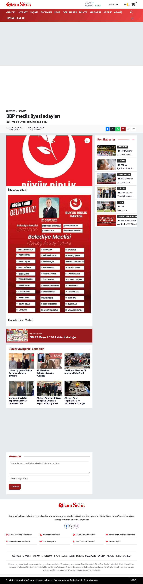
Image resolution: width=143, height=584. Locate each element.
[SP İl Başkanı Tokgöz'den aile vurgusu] (49, 361)
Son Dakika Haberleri (85, 542)
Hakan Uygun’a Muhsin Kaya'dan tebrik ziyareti (20, 373)
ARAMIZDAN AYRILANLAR (129, 216)
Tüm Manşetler (49, 542)
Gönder (15, 487)
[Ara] (132, 12)
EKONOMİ (46, 12)
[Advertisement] (71, 44)
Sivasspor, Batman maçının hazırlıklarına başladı (125, 208)
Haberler (10, 111)
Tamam (133, 580)
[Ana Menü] (132, 18)
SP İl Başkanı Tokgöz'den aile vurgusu (45, 373)
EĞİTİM (121, 189)
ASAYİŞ (118, 12)
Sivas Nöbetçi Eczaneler (21, 535)
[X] (71, 526)
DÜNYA (83, 12)
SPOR (57, 12)
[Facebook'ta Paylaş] (107, 129)
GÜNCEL (11, 12)
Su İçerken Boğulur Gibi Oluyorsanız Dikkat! (125, 167)
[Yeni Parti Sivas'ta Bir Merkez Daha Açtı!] (77, 361)
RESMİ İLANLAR (16, 18)
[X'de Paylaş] (112, 129)
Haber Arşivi (115, 542)
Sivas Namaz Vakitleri (86, 535)
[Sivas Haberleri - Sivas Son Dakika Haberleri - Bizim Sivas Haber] (18, 4)
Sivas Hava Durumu (51, 535)
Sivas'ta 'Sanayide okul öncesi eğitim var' (125, 194)
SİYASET (23, 12)
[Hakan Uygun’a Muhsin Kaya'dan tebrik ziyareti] (21, 361)
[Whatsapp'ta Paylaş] (117, 129)
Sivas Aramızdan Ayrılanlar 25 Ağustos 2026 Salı (129, 222)
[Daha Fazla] (123, 129)
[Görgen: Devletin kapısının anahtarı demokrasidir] (21, 388)
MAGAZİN (95, 12)
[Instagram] (76, 526)
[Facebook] (66, 526)
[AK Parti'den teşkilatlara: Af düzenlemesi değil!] (77, 388)
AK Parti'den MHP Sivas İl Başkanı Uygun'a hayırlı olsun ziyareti (49, 400)
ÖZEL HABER (70, 12)
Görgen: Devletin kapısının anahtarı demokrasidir (18, 400)
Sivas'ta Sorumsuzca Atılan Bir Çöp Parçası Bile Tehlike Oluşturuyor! (125, 180)
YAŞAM (34, 12)
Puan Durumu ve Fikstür (19, 542)
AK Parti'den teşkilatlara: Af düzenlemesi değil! (75, 400)
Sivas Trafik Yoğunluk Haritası (122, 535)
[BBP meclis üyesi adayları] (49, 160)
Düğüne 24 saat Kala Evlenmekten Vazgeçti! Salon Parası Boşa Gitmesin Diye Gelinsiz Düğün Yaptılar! (125, 153)
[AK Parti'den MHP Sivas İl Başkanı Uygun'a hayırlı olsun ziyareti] (49, 388)
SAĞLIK (107, 12)
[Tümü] (133, 139)
